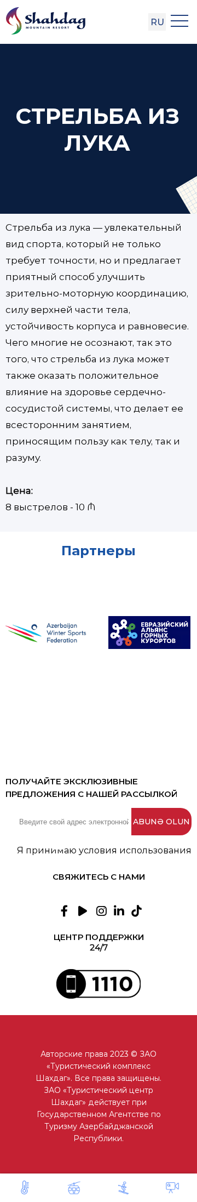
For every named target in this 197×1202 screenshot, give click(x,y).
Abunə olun (161, 822)
